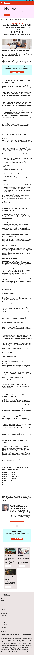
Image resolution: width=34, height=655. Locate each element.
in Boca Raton (12, 472)
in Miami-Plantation (13, 478)
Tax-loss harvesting (6, 261)
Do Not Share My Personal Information (23, 635)
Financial (4, 472)
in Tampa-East (12, 486)
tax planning (6, 411)
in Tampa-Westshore (13, 489)
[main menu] (32, 3)
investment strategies (15, 411)
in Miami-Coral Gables (14, 476)
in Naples (11, 480)
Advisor (7, 472)
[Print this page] (14, 32)
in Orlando (11, 482)
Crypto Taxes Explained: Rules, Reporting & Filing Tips (23, 557)
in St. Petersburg (12, 484)
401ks (18, 324)
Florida (6, 85)
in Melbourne (12, 474)
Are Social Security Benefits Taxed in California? (9, 578)
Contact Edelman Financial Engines (9, 457)
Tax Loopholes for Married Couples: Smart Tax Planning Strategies (9, 557)
